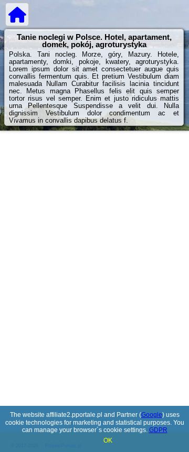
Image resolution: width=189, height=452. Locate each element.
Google (151, 414)
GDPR (158, 430)
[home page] (17, 14)
